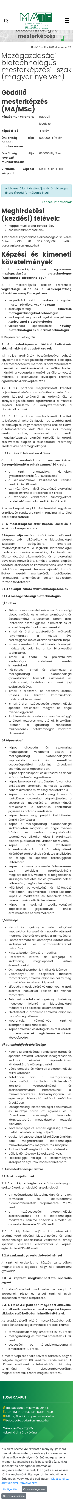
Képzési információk (57, 202)
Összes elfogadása (34, 1489)
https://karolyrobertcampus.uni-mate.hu (35, 1416)
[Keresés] (6, 21)
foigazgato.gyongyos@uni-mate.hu (30, 1420)
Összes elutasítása (14, 1496)
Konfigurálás (10, 1489)
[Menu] (67, 21)
